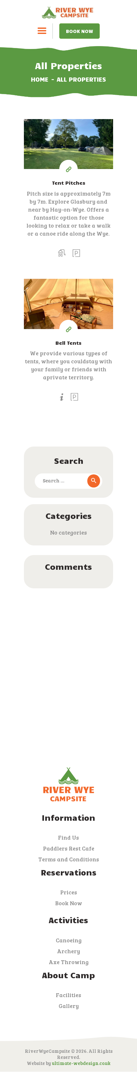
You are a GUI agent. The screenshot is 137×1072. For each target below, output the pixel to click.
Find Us (68, 837)
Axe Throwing (69, 962)
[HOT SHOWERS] (61, 253)
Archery (68, 951)
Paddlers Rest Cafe (68, 848)
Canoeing (69, 940)
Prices (68, 892)
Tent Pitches (68, 183)
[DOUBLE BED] (61, 397)
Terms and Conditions (68, 859)
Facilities (68, 995)
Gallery (69, 1006)
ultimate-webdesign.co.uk (81, 1063)
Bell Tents (68, 343)
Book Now (79, 31)
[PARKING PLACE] (76, 253)
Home (39, 79)
